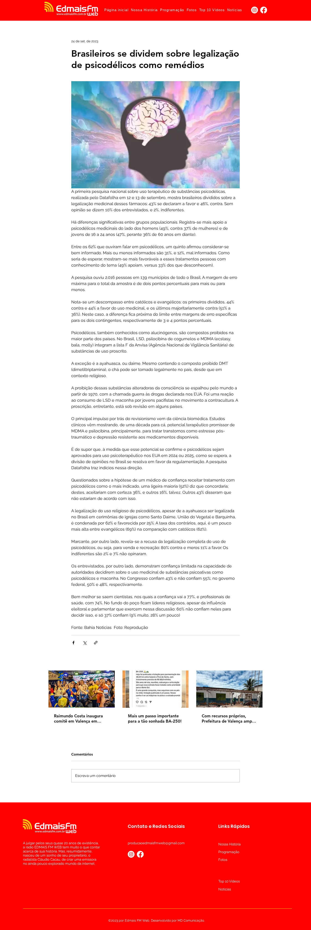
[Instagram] (254, 10)
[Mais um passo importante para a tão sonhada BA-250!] (155, 689)
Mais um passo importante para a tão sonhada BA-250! (154, 718)
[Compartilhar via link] (96, 642)
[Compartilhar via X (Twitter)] (84, 642)
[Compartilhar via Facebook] (73, 642)
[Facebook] (263, 10)
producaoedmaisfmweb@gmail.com (156, 843)
